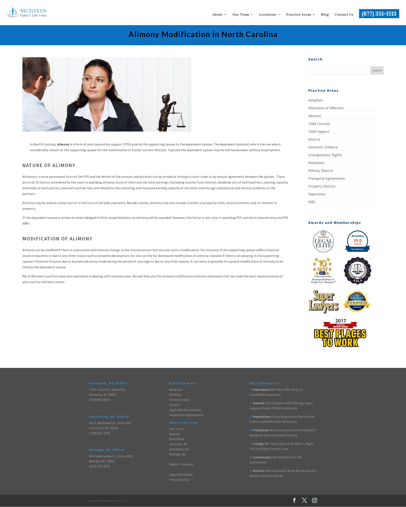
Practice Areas (298, 14)
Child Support (318, 131)
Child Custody (319, 123)
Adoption (315, 100)
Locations (267, 14)
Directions (176, 439)
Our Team (240, 14)
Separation (316, 194)
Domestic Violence (322, 147)
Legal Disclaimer (181, 474)
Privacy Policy (179, 479)
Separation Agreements (186, 415)
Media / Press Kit (181, 464)
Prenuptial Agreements (326, 178)
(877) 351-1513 (379, 13)
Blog (325, 14)
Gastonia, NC (178, 444)
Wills (311, 201)
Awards (174, 434)
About (217, 14)
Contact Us (344, 14)
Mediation (316, 162)
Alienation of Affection (326, 108)
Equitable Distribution (185, 410)
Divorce (314, 139)
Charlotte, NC (179, 449)
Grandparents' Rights (325, 154)
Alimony (314, 115)
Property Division (321, 186)
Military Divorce (320, 170)
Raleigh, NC (177, 454)
